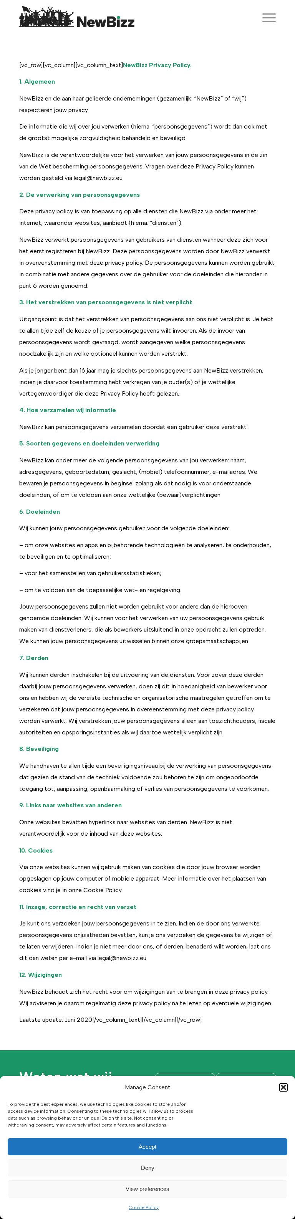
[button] (283, 1087)
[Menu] (265, 17)
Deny (147, 1168)
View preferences (147, 1189)
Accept (147, 1146)
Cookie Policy (144, 1207)
